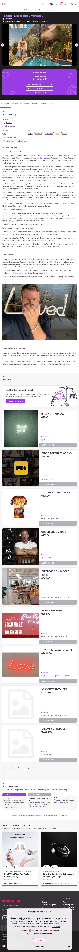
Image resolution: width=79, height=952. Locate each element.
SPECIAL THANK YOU (53, 413)
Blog (43, 907)
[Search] (36, 4)
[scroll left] (2, 45)
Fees (65, 902)
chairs (30, 133)
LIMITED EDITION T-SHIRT (55, 492)
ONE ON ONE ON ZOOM (54, 531)
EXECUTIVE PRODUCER (54, 728)
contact (12, 126)
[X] (7, 910)
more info (5, 126)
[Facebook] (3, 910)
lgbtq (57, 133)
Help (52, 790)
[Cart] (56, 4)
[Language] (51, 4)
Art (4, 133)
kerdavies (8, 19)
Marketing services (69, 905)
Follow (40, 88)
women (64, 133)
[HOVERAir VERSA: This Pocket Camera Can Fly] (20, 849)
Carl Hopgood (45, 158)
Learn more (7, 804)
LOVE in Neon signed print (56, 650)
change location (49, 10)
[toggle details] (37, 885)
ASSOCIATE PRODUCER (54, 689)
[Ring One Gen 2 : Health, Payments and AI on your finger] (59, 849)
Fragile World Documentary (22, 16)
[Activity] (61, 4)
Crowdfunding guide (64, 790)
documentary (49, 133)
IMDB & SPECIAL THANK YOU (57, 453)
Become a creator (69, 907)
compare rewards (15, 401)
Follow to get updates (11, 807)
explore (53, 828)
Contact (44, 902)
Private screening (51, 610)
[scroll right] (76, 45)
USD (42, 4)
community (38, 133)
